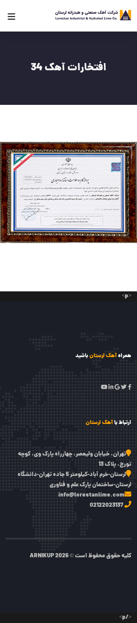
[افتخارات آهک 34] (69, 184)
